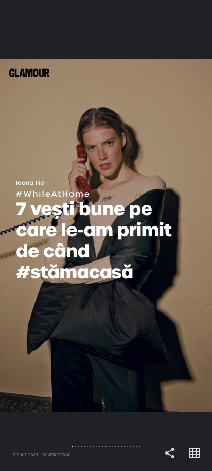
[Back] (53, 235)
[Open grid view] (194, 453)
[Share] (169, 453)
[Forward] (159, 235)
